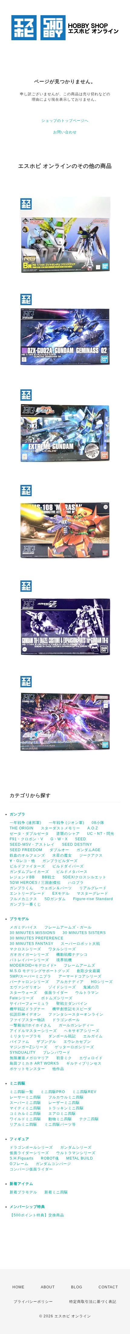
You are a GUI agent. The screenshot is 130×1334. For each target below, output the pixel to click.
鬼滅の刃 (91, 987)
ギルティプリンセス (84, 1063)
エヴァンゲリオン (25, 987)
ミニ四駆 (17, 1083)
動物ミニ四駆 (60, 1119)
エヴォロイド (91, 1058)
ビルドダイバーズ (68, 866)
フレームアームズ (79, 965)
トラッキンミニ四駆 (66, 1108)
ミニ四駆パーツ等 (60, 1124)
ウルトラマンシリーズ (76, 1153)
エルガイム (93, 1036)
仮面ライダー (56, 993)
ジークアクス (91, 855)
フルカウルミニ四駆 (66, 1097)
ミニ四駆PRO (53, 1092)
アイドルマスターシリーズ (33, 1031)
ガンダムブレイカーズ (29, 872)
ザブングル (46, 1042)
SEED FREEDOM (26, 850)
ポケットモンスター (27, 1069)
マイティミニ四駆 (25, 1108)
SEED (80, 839)
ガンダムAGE (88, 850)
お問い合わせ (65, 132)
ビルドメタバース (72, 872)
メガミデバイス (23, 927)
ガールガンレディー (76, 1025)
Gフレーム (19, 1164)
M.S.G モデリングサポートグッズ (40, 971)
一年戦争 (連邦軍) (25, 823)
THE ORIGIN (22, 828)
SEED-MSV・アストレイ (32, 844)
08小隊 (98, 823)
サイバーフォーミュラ (29, 1003)
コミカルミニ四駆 (25, 1113)
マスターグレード (92, 893)
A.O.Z (92, 828)
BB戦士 (48, 877)
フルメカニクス (23, 899)
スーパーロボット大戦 (80, 944)
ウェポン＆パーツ (56, 888)
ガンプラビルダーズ (60, 861)
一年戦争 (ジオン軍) (66, 823)
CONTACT (108, 1287)
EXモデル (61, 893)
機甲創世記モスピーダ (72, 1009)
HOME (18, 1287)
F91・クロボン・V (26, 839)
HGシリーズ (102, 982)
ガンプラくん (21, 888)
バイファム (19, 1042)
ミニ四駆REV (84, 1092)
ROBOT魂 (50, 1158)
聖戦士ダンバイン (72, 1003)
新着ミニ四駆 (56, 1192)
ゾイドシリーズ (62, 987)
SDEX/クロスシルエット (84, 877)
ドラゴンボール (66, 1020)
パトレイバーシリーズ (29, 960)
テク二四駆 (89, 1119)
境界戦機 (64, 960)
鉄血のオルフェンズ (27, 855)
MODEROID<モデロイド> (33, 965)
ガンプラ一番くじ (25, 904)
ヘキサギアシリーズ (81, 1031)
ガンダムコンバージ (53, 1164)
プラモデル (19, 919)
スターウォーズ (23, 993)
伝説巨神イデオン (25, 1014)
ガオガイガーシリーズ (29, 954)
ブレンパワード (56, 1052)
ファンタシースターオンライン (75, 1014)
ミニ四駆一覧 (21, 1092)
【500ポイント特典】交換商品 (37, 1215)
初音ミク (64, 1058)
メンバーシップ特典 (27, 1207)
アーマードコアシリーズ (80, 976)
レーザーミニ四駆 (64, 1103)
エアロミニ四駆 (62, 1113)
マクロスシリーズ (25, 949)
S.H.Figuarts (22, 1158)
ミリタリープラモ (25, 1036)
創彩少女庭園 (88, 971)
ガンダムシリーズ (76, 1147)
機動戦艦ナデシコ (72, 954)
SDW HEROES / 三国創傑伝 (35, 882)
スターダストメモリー (60, 828)
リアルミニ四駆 (23, 1124)
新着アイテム (21, 1184)
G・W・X (59, 839)
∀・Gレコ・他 (22, 861)
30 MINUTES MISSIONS (32, 933)
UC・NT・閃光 (100, 833)
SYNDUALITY (23, 1052)
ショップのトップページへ (65, 121)
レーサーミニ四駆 (25, 1097)
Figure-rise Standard (93, 899)
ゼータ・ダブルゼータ (29, 833)
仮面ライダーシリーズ (29, 1153)
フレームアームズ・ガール (68, 927)
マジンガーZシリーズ (28, 1047)
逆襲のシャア (68, 833)
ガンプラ (17, 814)
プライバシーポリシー (33, 1302)
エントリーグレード (27, 893)
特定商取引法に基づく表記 (92, 1302)
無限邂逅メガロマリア (29, 1058)
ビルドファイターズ (27, 866)
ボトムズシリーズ (57, 998)
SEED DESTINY (77, 844)
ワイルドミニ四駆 (25, 1119)
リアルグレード (93, 888)
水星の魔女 (62, 855)
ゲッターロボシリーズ (74, 1047)
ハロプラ (76, 882)
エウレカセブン (77, 1042)
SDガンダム (55, 899)
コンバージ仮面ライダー (31, 1169)
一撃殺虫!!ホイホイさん (30, 1025)
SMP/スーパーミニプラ (30, 976)
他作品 (58, 1069)
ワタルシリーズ (62, 949)
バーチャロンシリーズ (29, 982)
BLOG (76, 1287)
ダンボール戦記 (62, 1036)
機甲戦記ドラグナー (27, 1009)
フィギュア (19, 1139)
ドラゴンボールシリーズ (31, 1147)
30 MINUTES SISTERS (84, 933)
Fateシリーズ (22, 998)
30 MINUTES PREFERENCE (36, 938)
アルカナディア (70, 982)
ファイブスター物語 (27, 1020)
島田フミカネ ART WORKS (34, 1063)
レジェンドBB (22, 877)
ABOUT (48, 1287)
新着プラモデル (23, 1192)
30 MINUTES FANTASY (32, 944)
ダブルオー (59, 850)
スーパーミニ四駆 (25, 1103)
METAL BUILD (79, 1158)
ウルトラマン (87, 993)
